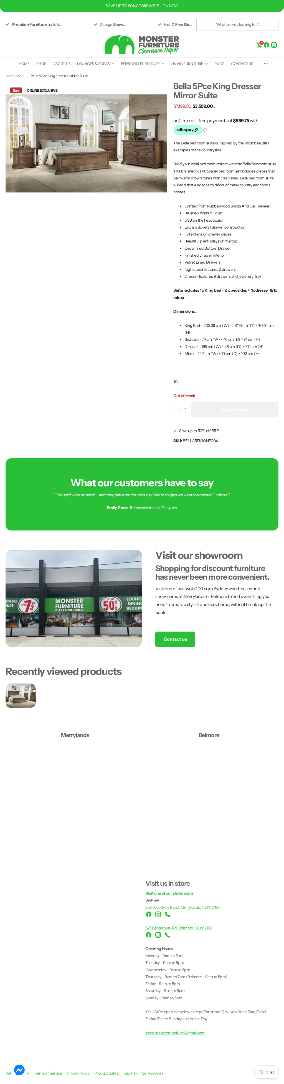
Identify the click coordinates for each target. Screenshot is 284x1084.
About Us (62, 63)
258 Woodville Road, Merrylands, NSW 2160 (182, 907)
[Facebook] (266, 44)
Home (24, 63)
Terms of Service (48, 1073)
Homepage (15, 76)
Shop (41, 63)
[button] (187, 404)
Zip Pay (131, 1073)
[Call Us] (167, 914)
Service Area (152, 1073)
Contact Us (242, 63)
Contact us (175, 639)
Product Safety (107, 1073)
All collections (95, 64)
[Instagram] (274, 44)
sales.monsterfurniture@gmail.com (175, 1032)
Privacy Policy (78, 1073)
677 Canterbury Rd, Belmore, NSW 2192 (178, 927)
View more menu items (266, 63)
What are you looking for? (237, 24)
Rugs (219, 63)
